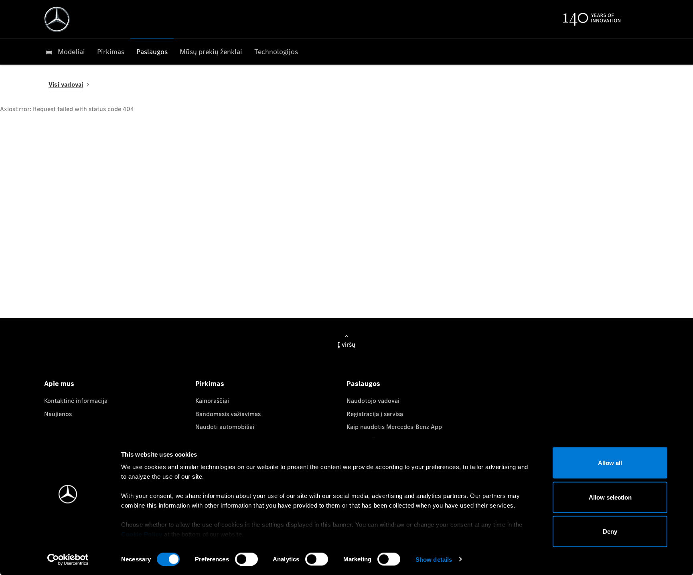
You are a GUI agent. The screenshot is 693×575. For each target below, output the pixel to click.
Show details (433, 559)
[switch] (246, 559)
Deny (610, 531)
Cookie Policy (141, 534)
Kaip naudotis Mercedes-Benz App (394, 427)
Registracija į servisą (374, 414)
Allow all (610, 462)
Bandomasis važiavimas (228, 414)
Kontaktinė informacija (75, 400)
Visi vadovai (66, 84)
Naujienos (58, 414)
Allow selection (610, 497)
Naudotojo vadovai (372, 400)
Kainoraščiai (212, 400)
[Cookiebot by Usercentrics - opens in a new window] (68, 559)
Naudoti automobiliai (224, 427)
